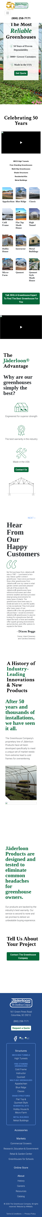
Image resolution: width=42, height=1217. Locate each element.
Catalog (21, 1196)
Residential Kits (21, 177)
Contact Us (21, 469)
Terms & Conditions (14, 1214)
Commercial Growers (21, 1143)
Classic (20, 1091)
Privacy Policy (30, 1214)
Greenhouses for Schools (21, 1159)
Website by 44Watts (25, 1206)
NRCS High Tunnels (21, 161)
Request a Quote (21, 1028)
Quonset (21, 1077)
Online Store (21, 1167)
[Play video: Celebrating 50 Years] (21, 142)
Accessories (21, 1130)
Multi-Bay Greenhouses (21, 169)
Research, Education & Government (21, 1148)
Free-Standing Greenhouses (21, 165)
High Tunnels (21, 1058)
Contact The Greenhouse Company (23, 956)
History (21, 1180)
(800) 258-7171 (21, 18)
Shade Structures (21, 173)
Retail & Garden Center (21, 1153)
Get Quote (21, 73)
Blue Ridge (21, 1087)
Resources (21, 1191)
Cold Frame (21, 1069)
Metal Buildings (21, 180)
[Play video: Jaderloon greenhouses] (21, 327)
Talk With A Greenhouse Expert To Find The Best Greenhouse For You (21, 298)
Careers (21, 1186)
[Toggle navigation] (7, 13)
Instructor (21, 1073)
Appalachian (21, 1083)
